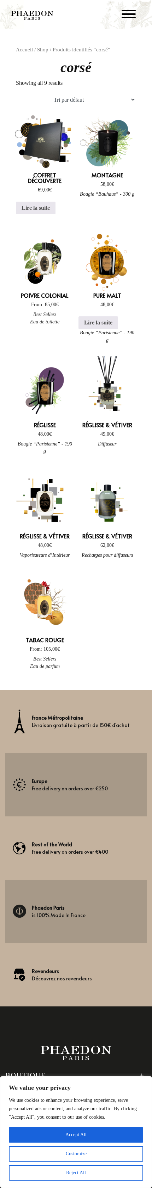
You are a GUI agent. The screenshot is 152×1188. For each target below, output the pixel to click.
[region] (76, 1132)
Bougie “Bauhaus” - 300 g (107, 194)
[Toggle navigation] (128, 15)
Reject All (76, 1172)
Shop (42, 49)
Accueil (24, 49)
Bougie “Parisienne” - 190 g (107, 336)
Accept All (76, 1134)
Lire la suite (36, 208)
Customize (76, 1153)
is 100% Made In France (59, 911)
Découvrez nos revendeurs (62, 975)
